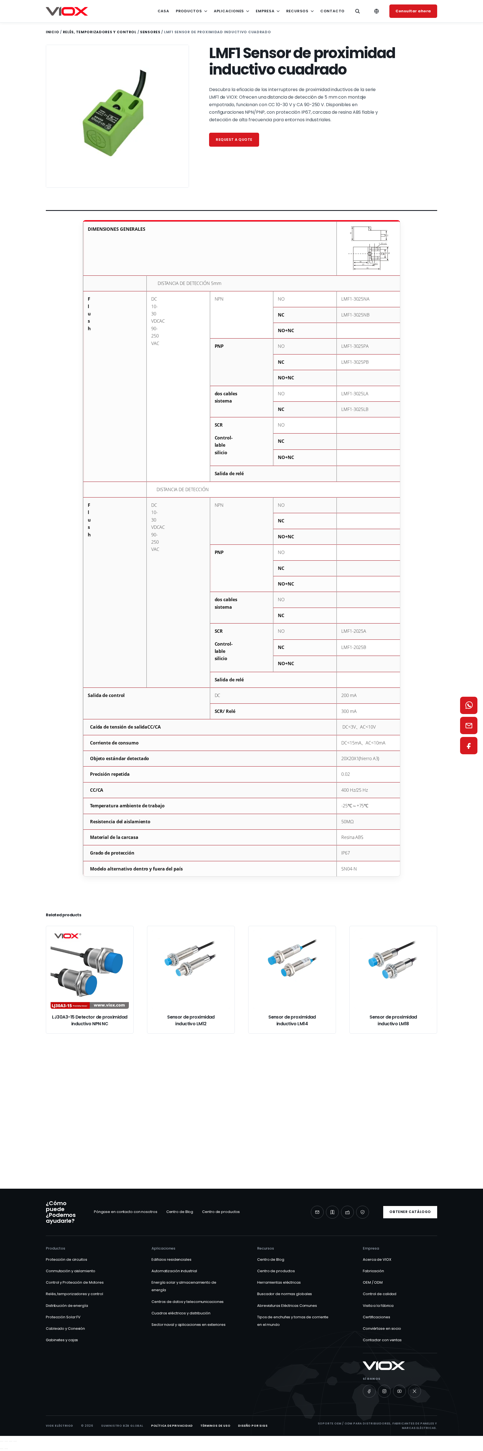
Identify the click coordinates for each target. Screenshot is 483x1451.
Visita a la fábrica (378, 1305)
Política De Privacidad (172, 1426)
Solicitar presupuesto (152, 1137)
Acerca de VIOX (377, 1259)
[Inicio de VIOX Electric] (67, 11)
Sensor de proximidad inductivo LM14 (292, 1020)
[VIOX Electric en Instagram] (384, 1391)
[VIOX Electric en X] (414, 1391)
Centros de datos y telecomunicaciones (187, 1301)
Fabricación (373, 1271)
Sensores (150, 32)
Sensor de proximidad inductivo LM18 (393, 1020)
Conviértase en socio (382, 1328)
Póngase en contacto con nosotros (125, 1211)
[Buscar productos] (357, 11)
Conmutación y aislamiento (70, 1271)
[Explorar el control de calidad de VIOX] (362, 1212)
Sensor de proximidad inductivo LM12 (191, 1020)
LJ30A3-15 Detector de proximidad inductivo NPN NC (89, 1020)
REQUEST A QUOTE (234, 139)
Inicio (52, 32)
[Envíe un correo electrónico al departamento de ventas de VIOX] (468, 725)
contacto (332, 11)
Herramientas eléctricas (279, 1282)
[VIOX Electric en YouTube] (399, 1391)
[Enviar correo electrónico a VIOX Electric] (317, 1212)
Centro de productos (221, 1211)
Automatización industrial (174, 1271)
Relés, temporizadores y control (99, 32)
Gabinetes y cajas (62, 1340)
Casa (163, 11)
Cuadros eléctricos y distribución (180, 1313)
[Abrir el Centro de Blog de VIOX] (332, 1212)
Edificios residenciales (171, 1259)
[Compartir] (10, 1441)
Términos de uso (215, 1426)
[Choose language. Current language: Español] (376, 11)
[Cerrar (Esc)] (15, 1441)
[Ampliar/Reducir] (1, 1441)
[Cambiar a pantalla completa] (6, 1441)
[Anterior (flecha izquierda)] (1, 1448)
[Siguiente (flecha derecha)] (6, 1448)
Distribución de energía (67, 1305)
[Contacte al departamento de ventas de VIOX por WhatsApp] (468, 705)
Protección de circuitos (66, 1259)
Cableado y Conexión (65, 1328)
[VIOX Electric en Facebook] (369, 1391)
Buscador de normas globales (284, 1294)
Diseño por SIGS (252, 1426)
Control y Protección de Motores (75, 1282)
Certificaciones (376, 1317)
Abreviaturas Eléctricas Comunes (287, 1305)
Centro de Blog (179, 1211)
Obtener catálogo (410, 1211)
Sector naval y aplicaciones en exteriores (188, 1324)
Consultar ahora (413, 11)
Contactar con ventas (382, 1340)
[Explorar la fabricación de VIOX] (347, 1212)
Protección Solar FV (63, 1317)
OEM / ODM (373, 1282)
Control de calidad (379, 1294)
